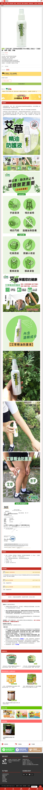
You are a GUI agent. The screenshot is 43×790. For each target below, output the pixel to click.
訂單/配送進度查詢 (5, 774)
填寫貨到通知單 (21, 83)
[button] (40, 9)
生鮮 (5, 3)
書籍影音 (26, 3)
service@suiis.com (30, 763)
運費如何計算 (4, 775)
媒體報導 (17, 785)
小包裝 (35, 3)
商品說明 (4, 102)
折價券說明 (4, 780)
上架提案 (28, 785)
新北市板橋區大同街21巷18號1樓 (32, 764)
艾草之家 (6, 66)
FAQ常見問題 (4, 781)
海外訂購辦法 (4, 779)
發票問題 (3, 777)
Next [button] (41, 714)
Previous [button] (1, 714)
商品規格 (4, 551)
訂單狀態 (22, 638)
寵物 (23, 3)
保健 (8, 3)
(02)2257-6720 (29, 762)
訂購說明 (3, 776)
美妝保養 (11, 3)
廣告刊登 (20, 785)
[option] (9, 714)
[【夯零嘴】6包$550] (34, 714)
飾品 (15, 3)
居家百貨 (19, 3)
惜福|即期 (40, 3)
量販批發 (31, 3)
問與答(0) (4, 594)
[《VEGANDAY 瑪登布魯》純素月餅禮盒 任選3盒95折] (9, 714)
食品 (2, 3)
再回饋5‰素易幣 (5, 77)
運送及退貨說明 (5, 601)
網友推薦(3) (4, 568)
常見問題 (17, 644)
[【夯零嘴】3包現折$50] (21, 714)
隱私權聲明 (24, 785)
